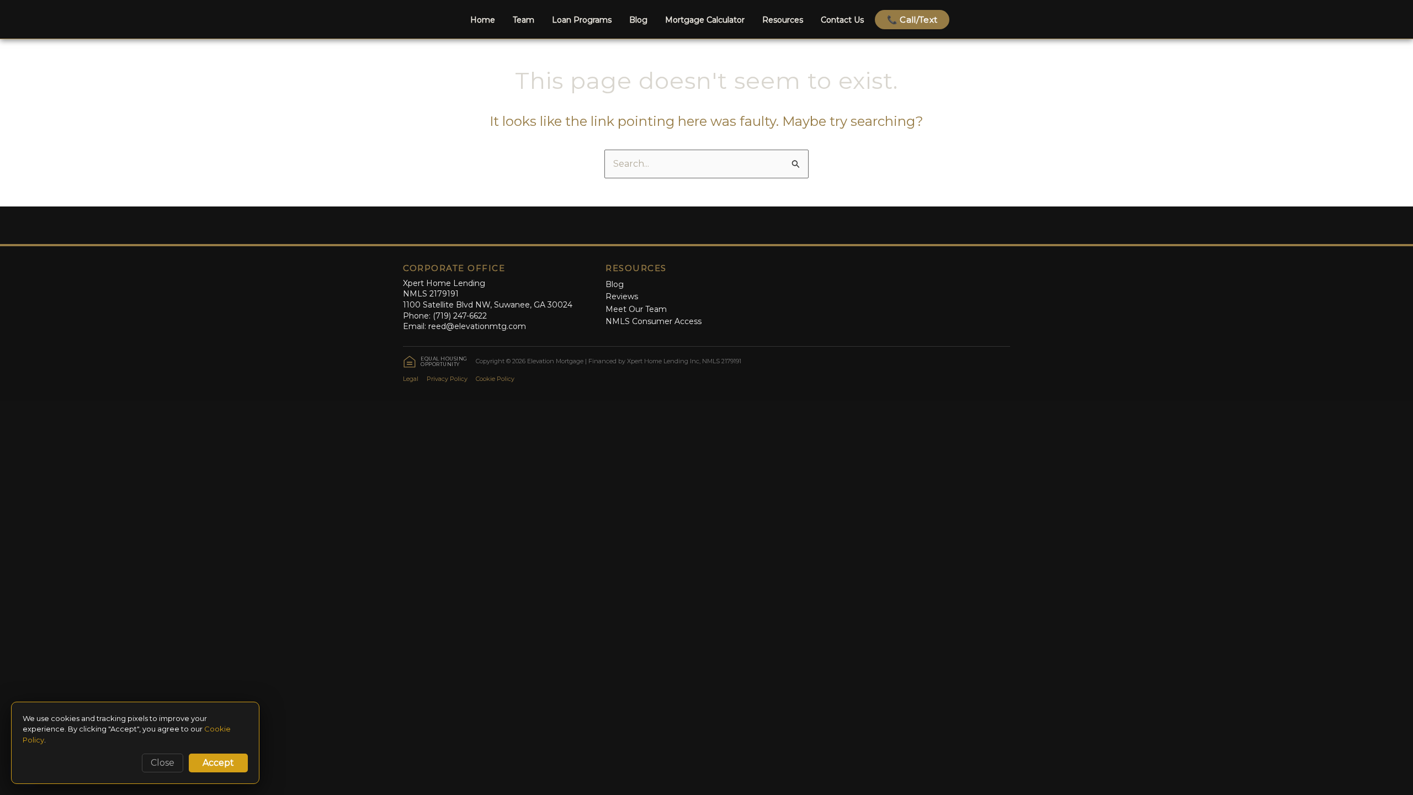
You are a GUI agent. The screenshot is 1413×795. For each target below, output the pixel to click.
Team (523, 20)
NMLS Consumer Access (653, 321)
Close (162, 762)
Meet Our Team (636, 309)
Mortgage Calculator (705, 20)
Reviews (621, 296)
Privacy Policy (447, 379)
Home (482, 20)
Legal (410, 379)
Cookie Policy (495, 379)
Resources (782, 20)
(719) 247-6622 (460, 316)
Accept (218, 762)
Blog (638, 20)
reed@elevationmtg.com (477, 326)
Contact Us (842, 20)
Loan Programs (582, 20)
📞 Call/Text (912, 19)
